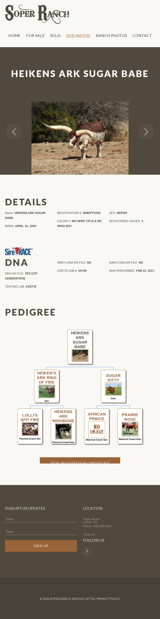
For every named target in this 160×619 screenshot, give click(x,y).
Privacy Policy (108, 598)
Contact (142, 35)
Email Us (89, 534)
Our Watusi (78, 35)
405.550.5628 (102, 526)
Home (14, 35)
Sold (55, 35)
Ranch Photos (111, 35)
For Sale (35, 35)
